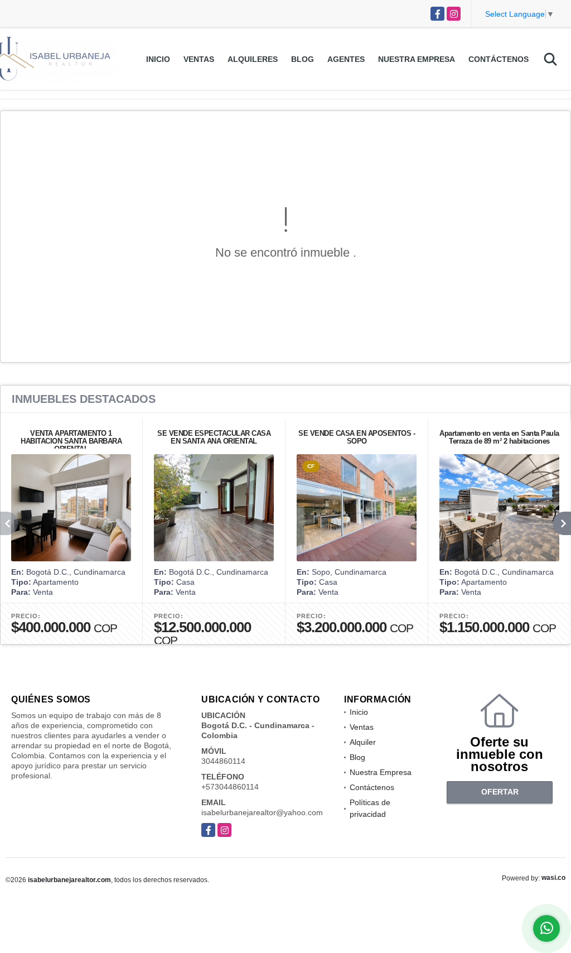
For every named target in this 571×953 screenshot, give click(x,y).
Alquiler (363, 742)
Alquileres (253, 59)
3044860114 (223, 761)
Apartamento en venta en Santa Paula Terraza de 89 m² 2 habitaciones (499, 437)
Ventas (198, 59)
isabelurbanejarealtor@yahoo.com (262, 812)
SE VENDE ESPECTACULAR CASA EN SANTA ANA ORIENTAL (213, 437)
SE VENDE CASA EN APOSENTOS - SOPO (356, 437)
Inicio (158, 59)
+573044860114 (230, 786)
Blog (302, 59)
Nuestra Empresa (416, 59)
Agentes (346, 59)
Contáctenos (498, 59)
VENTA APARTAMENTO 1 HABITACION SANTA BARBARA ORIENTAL (71, 441)
